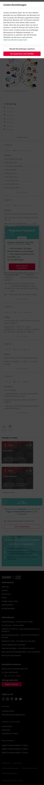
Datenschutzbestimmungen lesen (15, 40)
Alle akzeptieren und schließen (22, 54)
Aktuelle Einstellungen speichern (22, 49)
